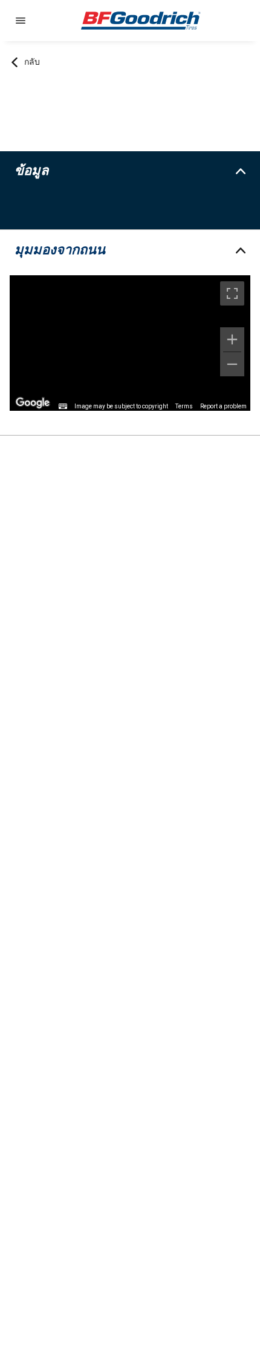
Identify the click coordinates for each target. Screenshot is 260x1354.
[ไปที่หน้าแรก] (141, 20)
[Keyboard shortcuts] (63, 406)
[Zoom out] (232, 364)
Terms (184, 406)
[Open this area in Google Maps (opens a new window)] (33, 403)
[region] (130, 343)
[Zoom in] (232, 339)
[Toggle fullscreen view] (232, 293)
